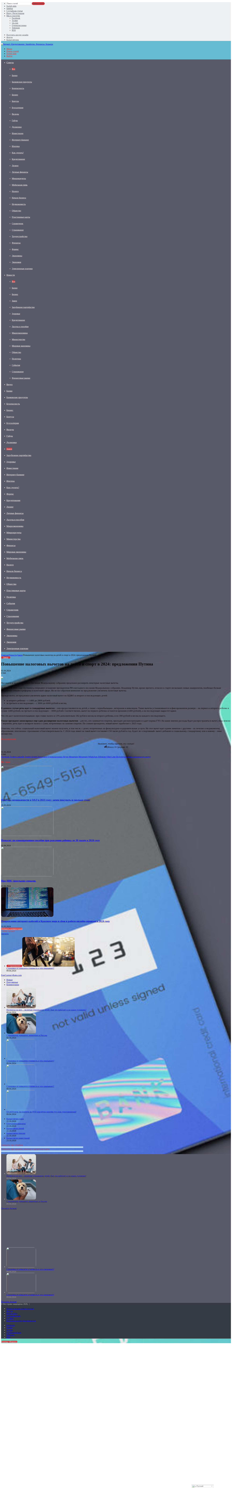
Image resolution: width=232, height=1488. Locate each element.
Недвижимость (19, 204)
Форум (9, 37)
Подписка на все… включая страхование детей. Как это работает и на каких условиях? (46, 1010)
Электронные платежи (22, 268)
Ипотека (16, 146)
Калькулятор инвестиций (18, 1138)
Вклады (15, 114)
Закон (14, 301)
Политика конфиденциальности (21, 1321)
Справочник (17, 223)
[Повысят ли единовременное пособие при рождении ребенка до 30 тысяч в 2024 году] (27, 835)
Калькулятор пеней (15, 1128)
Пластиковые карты (21, 217)
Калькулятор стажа (15, 1119)
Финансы (16, 243)
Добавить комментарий (12, 929)
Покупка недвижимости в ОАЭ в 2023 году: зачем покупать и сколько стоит (45, 800)
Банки (14, 75)
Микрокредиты (19, 178)
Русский (199, 1486)
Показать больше (9, 1208)
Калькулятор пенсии (15, 1133)
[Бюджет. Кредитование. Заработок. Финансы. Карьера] (27, 44)
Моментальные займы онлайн (20, 1308)
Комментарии (12, 985)
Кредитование (18, 159)
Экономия (16, 262)
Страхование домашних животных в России (26, 1035)
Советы (10, 62)
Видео (9, 384)
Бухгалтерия (17, 108)
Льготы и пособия (20, 326)
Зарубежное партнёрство (23, 307)
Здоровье (16, 314)
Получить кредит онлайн (17, 35)
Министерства (18, 339)
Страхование (18, 230)
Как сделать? (18, 153)
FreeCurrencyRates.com (11, 975)
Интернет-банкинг (20, 140)
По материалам (8, 738)
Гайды (15, 120)
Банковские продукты (22, 82)
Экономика (17, 256)
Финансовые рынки (21, 378)
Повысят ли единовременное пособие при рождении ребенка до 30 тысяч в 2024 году (50, 840)
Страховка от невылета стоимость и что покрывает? (30, 968)
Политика (16, 359)
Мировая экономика (21, 346)
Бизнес (15, 95)
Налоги (15, 191)
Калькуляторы (12, 40)
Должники (17, 127)
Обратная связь (13, 1316)
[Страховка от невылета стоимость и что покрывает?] (21, 1058)
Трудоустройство (19, 236)
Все (13, 69)
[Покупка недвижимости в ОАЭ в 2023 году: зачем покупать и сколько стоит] (27, 795)
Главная (4, 655)
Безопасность (18, 88)
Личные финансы (20, 172)
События (16, 365)
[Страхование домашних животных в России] (21, 1033)
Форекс (15, 249)
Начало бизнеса (19, 198)
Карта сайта (11, 1313)
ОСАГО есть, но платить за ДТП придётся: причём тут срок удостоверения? (41, 1112)
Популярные (12, 982)
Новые (9, 980)
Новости (10, 275)
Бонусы (15, 101)
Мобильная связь (19, 185)
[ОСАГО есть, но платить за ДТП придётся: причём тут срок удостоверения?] (21, 1109)
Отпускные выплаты (16, 1123)
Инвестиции (17, 133)
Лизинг (15, 165)
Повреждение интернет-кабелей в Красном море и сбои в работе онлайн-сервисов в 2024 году (55, 921)
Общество (16, 211)
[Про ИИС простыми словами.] (27, 875)
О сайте (10, 1318)
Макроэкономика (20, 333)
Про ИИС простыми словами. (18, 880)
